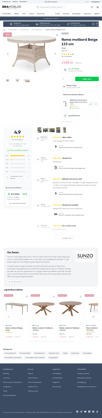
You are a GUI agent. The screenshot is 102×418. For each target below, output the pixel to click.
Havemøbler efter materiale (35, 357)
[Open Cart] (98, 7)
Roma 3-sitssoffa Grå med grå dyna (71, 215)
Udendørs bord (54, 353)
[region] (31, 53)
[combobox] (68, 79)
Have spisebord (10, 353)
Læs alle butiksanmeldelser (17, 203)
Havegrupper (53, 357)
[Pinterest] (93, 411)
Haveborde (75, 353)
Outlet (65, 353)
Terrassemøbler (25, 353)
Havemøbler (87, 353)
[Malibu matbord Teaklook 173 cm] (43, 308)
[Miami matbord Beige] (16, 308)
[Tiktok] (97, 411)
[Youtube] (85, 411)
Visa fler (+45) (66, 238)
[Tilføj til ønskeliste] (57, 35)
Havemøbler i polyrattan (13, 357)
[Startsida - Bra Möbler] (4, 30)
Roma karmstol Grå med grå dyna (70, 147)
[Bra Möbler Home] (11, 7)
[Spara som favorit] (26, 296)
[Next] (55, 53)
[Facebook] (77, 411)
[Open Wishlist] (92, 7)
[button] (80, 56)
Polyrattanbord (39, 353)
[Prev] (8, 53)
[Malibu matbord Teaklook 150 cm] (70, 308)
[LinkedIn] (89, 411)
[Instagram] (81, 411)
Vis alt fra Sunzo (16, 282)
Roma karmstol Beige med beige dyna (72, 168)
